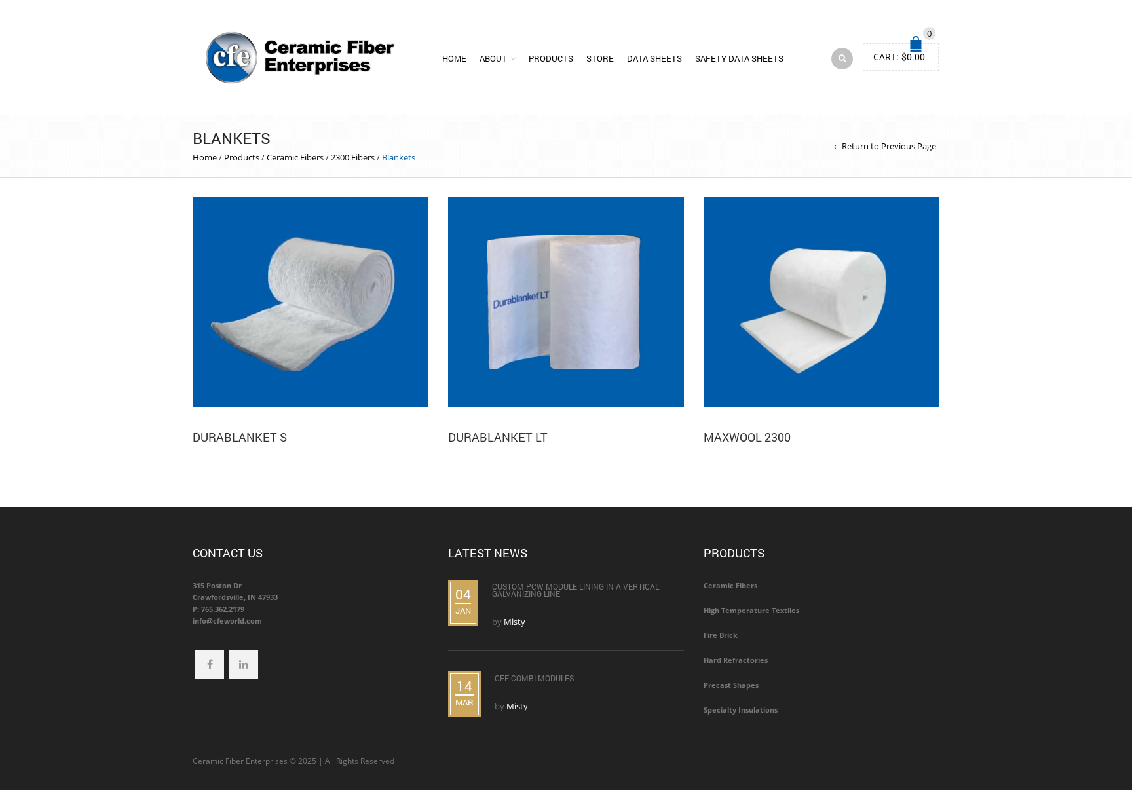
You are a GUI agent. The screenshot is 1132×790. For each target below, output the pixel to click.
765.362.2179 (222, 609)
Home (454, 58)
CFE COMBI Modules (534, 678)
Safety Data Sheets (739, 58)
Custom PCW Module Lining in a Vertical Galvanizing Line (575, 590)
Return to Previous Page (889, 146)
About (493, 58)
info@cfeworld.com (227, 621)
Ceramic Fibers (295, 157)
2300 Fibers (353, 157)
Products (551, 58)
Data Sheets (654, 58)
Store (600, 58)
